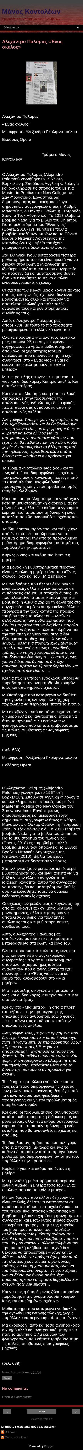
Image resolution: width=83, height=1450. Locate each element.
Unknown (10, 1432)
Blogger (48, 1446)
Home (41, 1411)
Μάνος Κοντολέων (31, 11)
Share (7, 1378)
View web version (41, 1418)
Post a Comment (16, 1397)
